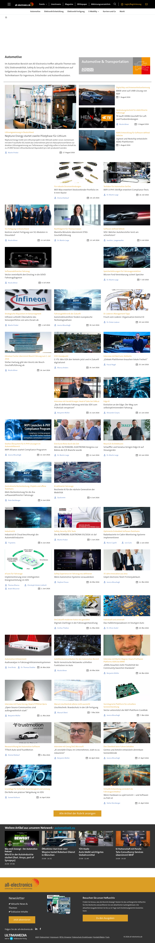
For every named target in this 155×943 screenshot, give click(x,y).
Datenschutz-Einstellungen (82, 937)
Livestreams (56, 4)
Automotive (35, 11)
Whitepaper (82, 4)
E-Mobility (93, 11)
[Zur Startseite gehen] (24, 4)
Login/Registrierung (133, 4)
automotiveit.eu (64, 828)
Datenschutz (44, 937)
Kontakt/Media (99, 937)
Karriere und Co (109, 11)
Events (42, 4)
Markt (122, 11)
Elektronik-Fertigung (76, 11)
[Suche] (114, 4)
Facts (107, 937)
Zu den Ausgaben (105, 918)
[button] (9, 844)
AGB (37, 937)
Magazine (69, 4)
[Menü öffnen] (9, 4)
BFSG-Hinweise (65, 937)
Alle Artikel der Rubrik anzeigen (77, 813)
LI (37, 929)
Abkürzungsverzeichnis (100, 4)
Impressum (54, 937)
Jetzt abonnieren (22, 919)
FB (41, 929)
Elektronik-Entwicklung (54, 11)
